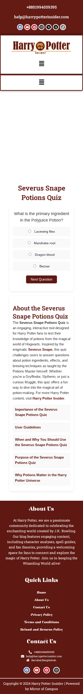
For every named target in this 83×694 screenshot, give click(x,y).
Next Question (41, 279)
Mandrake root (44, 243)
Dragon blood (44, 254)
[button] (41, 64)
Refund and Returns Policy (41, 629)
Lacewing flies (44, 231)
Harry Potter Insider (48, 398)
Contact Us (41, 607)
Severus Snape (40, 349)
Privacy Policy (42, 615)
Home (41, 592)
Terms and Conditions (41, 622)
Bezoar (44, 266)
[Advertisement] (41, 134)
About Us (42, 600)
